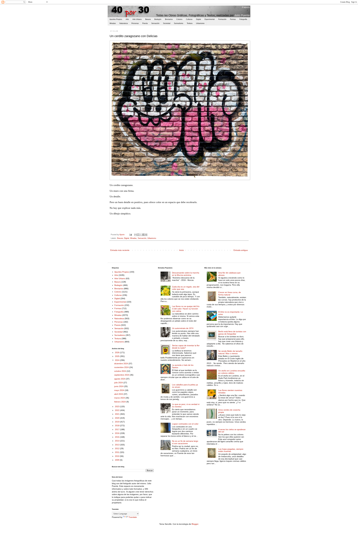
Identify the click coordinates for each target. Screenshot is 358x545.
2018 (117, 425)
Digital (198, 19)
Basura (148, 19)
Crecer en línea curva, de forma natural (229, 293)
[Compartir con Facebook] (143, 234)
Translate (133, 517)
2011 (117, 452)
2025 (117, 356)
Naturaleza (123, 23)
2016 (117, 433)
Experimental (210, 19)
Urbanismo (200, 23)
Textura (189, 23)
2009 (117, 460)
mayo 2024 (119, 390)
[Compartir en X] (140, 234)
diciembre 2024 (121, 363)
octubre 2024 (120, 371)
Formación (222, 19)
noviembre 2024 (121, 367)
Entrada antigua (241, 250)
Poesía (145, 23)
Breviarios (169, 19)
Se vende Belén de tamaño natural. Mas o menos (230, 352)
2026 (117, 352)
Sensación (155, 23)
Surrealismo (178, 23)
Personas (135, 23)
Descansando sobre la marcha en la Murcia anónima (185, 274)
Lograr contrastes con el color (185, 424)
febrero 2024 (120, 402)
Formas (233, 19)
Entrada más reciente (119, 250)
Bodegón (157, 19)
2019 (117, 422)
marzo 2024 (119, 398)
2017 (117, 429)
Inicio (181, 250)
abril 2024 (119, 394)
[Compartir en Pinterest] (146, 234)
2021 (117, 414)
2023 (117, 406)
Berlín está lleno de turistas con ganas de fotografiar (232, 332)
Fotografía (243, 19)
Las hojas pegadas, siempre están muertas (230, 450)
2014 (117, 441)
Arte (127, 19)
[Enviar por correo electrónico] (135, 234)
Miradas (113, 23)
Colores (179, 19)
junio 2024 (119, 386)
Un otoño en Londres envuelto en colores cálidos (231, 372)
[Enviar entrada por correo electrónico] (130, 235)
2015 (117, 437)
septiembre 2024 (122, 375)
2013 (117, 445)
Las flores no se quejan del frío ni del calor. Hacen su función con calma (185, 308)
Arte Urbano (137, 19)
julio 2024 (118, 382)
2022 (117, 410)
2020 (117, 418)
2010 (117, 456)
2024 (117, 360)
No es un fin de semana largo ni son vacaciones (185, 442)
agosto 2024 (120, 379)
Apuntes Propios (115, 19)
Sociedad (166, 23)
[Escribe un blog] (138, 234)
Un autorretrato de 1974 (182, 328)
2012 (117, 448)
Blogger (195, 524)
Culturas (189, 19)
